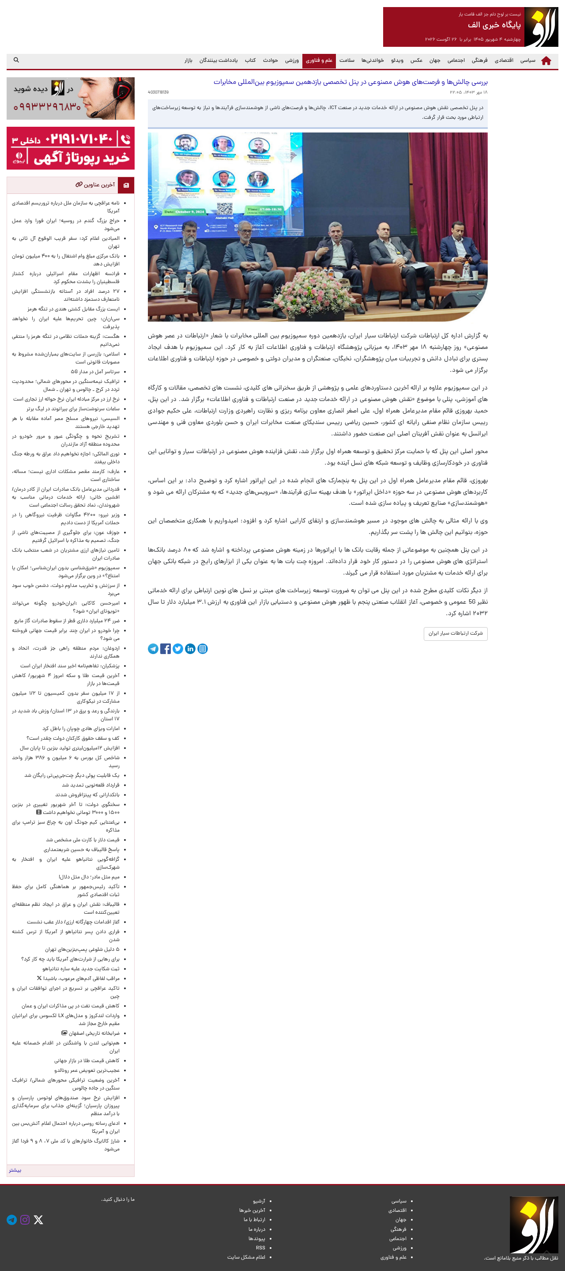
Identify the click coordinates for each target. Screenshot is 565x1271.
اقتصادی (504, 61)
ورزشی (292, 61)
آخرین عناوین (99, 185)
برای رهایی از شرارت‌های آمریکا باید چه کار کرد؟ (70, 960)
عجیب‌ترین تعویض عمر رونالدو (87, 1071)
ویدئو (397, 61)
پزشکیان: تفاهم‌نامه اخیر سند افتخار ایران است (70, 666)
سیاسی (527, 61)
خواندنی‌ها (373, 61)
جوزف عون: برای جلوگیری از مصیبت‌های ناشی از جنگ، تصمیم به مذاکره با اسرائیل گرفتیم (66, 537)
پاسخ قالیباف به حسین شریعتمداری (82, 850)
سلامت (346, 61)
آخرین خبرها (252, 1211)
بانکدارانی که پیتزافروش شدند (87, 795)
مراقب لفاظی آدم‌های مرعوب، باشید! (81, 979)
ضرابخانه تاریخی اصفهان (94, 1034)
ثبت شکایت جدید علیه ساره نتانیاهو (81, 969)
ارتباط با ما (254, 1220)
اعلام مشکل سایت (246, 1258)
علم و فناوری (317, 61)
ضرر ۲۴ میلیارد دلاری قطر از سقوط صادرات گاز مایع (67, 621)
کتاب (250, 61)
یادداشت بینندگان (219, 61)
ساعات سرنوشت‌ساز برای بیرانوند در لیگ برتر (73, 409)
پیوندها (257, 1239)
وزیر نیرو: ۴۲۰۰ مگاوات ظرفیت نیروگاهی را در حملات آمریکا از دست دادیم (66, 519)
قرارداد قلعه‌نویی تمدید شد (91, 786)
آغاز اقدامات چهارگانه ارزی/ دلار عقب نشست (73, 923)
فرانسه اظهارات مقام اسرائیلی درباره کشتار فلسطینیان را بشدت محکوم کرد (66, 278)
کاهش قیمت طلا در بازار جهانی (87, 1061)
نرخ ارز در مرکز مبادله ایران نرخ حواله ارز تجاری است (66, 400)
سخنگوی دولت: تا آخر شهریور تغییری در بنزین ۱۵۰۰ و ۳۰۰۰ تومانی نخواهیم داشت (66, 809)
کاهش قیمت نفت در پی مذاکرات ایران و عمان (71, 1006)
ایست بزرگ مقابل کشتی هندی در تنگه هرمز (73, 310)
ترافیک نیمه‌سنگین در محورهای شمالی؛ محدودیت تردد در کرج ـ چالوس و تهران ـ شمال (66, 386)
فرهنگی (480, 61)
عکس (416, 61)
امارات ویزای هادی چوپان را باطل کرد (81, 729)
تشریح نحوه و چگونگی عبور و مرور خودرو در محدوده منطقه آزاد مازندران (66, 441)
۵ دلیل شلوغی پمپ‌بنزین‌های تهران (82, 950)
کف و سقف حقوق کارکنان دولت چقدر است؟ (72, 739)
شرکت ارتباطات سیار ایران (456, 634)
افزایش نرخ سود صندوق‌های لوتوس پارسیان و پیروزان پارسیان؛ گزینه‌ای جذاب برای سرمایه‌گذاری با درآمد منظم (66, 1106)
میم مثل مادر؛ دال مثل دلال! (89, 877)
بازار (188, 61)
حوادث (270, 61)
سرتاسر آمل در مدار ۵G (95, 372)
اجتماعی (456, 61)
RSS (260, 1248)
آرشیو (259, 1202)
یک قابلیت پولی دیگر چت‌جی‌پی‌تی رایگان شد (72, 776)
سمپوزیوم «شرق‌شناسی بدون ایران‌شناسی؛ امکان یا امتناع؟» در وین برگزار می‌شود (66, 572)
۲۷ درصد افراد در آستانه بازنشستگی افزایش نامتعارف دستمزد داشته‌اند (66, 296)
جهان (435, 61)
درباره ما (257, 1230)
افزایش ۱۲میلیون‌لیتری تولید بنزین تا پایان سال (70, 749)
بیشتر (15, 1171)
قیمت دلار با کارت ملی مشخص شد (83, 840)
